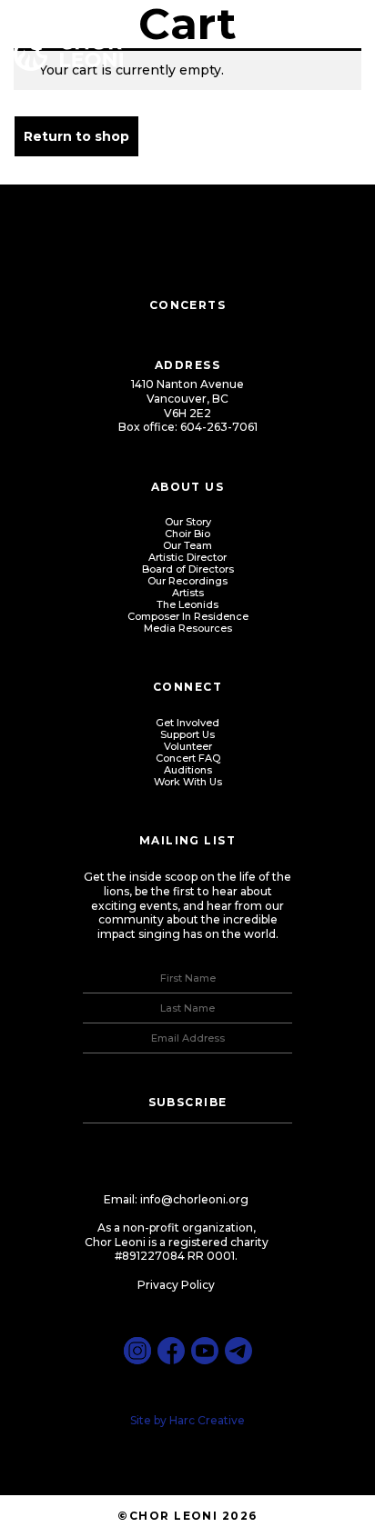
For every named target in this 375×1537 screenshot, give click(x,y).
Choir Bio (187, 533)
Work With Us (188, 781)
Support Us (187, 734)
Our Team (187, 545)
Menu (338, 36)
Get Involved (187, 722)
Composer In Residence (187, 616)
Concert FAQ (188, 758)
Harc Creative (207, 1420)
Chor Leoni (68, 52)
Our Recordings (187, 580)
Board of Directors (188, 569)
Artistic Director (187, 557)
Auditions (188, 770)
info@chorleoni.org (194, 1199)
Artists (188, 592)
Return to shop (76, 136)
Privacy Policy (176, 1285)
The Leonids (187, 604)
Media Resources (188, 628)
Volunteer (188, 746)
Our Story (188, 521)
